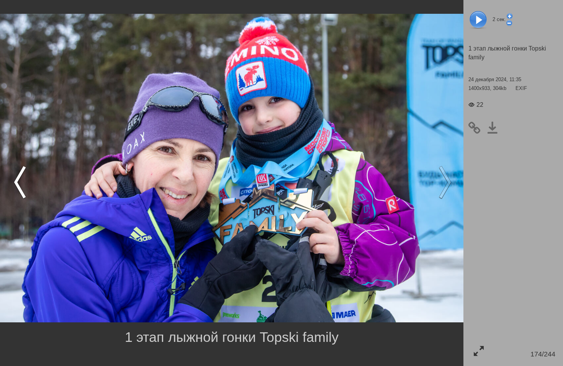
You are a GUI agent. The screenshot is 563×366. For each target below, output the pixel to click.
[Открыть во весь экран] (478, 350)
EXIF (521, 88)
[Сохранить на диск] (495, 128)
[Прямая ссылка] (477, 128)
